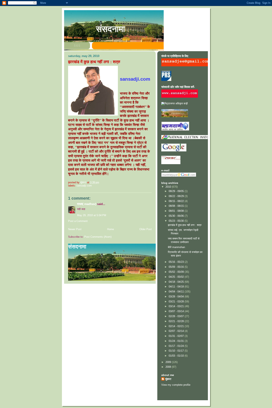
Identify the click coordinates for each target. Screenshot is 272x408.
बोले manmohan (176, 247)
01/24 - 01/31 (177, 340)
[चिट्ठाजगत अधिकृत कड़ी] (174, 103)
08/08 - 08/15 (177, 205)
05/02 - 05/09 (177, 271)
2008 (168, 366)
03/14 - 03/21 (177, 306)
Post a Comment (78, 221)
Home (110, 229)
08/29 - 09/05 (177, 191)
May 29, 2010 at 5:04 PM (91, 215)
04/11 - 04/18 (177, 286)
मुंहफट (168, 379)
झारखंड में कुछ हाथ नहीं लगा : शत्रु (185, 225)
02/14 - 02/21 (177, 326)
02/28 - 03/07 (177, 316)
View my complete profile (175, 384)
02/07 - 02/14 (177, 331)
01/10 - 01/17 (177, 350)
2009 (168, 362)
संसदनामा (110, 29)
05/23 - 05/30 (177, 220)
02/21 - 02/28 (177, 321)
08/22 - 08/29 (177, 196)
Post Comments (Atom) (98, 236)
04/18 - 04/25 (177, 281)
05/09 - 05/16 (177, 266)
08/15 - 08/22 (177, 201)
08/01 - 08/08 (177, 210)
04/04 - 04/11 (177, 291)
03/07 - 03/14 (177, 311)
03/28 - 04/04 (177, 296)
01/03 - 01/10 (177, 355)
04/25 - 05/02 (177, 276)
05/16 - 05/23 (177, 261)
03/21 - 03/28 (177, 301)
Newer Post (74, 229)
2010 (168, 186)
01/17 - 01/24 (177, 345)
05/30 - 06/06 (177, 215)
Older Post (145, 229)
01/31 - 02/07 (177, 335)
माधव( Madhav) (86, 204)
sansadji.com (84, 185)
